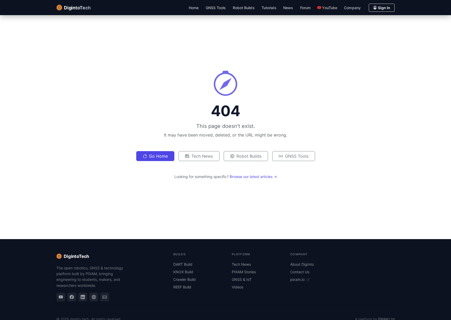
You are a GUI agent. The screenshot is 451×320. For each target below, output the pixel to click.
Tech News (202, 156)
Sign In (384, 7)
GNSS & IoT (242, 279)
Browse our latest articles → (253, 176)
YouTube (329, 7)
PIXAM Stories (244, 272)
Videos (237, 287)
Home (194, 7)
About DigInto (302, 264)
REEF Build (182, 287)
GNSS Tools (216, 7)
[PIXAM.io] (93, 297)
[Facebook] (71, 297)
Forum (305, 7)
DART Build (182, 264)
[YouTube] (60, 297)
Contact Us (299, 272)
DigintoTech (76, 256)
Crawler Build (184, 279)
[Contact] (104, 297)
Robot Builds (244, 7)
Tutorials (269, 7)
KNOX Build (183, 272)
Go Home (158, 156)
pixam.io (298, 279)
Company (352, 7)
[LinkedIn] (82, 297)
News (288, 7)
